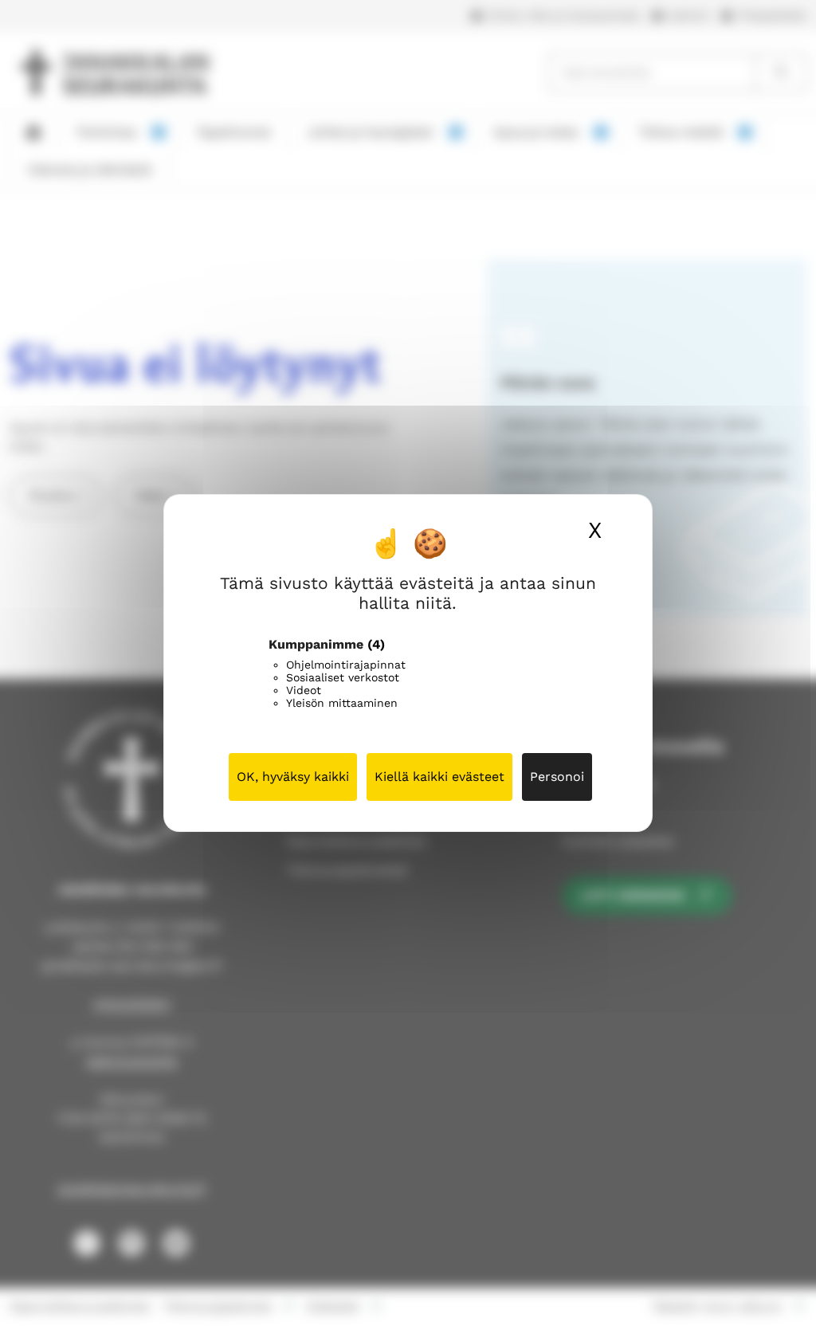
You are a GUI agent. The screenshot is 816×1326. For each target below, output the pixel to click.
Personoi (557, 776)
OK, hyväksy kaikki (293, 776)
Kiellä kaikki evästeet (439, 776)
